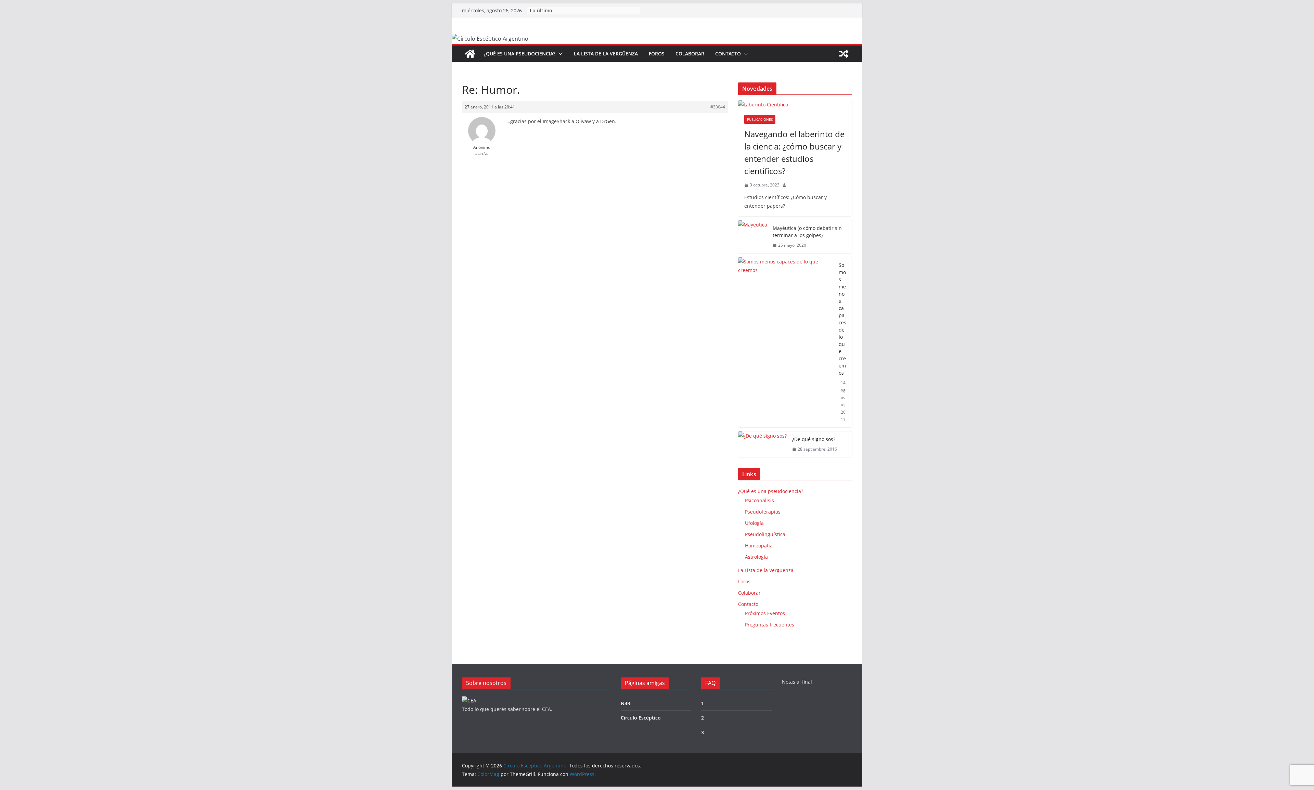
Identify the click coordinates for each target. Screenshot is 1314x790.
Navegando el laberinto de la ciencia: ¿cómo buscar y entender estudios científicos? (794, 152)
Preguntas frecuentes (769, 624)
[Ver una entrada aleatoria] (844, 54)
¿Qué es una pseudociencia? (519, 53)
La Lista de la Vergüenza (606, 53)
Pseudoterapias (763, 511)
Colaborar (689, 53)
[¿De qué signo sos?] (762, 444)
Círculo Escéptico (641, 717)
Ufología (754, 523)
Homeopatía (759, 545)
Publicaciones (760, 119)
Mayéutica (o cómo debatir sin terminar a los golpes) (807, 231)
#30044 (717, 107)
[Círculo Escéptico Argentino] (470, 54)
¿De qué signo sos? (813, 439)
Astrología (756, 557)
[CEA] (469, 700)
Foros (657, 53)
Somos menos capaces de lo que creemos (842, 319)
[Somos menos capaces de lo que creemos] (785, 342)
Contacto (728, 53)
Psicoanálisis (759, 500)
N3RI (626, 703)
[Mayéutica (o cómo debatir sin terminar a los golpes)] (752, 236)
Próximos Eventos (765, 613)
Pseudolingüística (765, 534)
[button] (559, 54)
